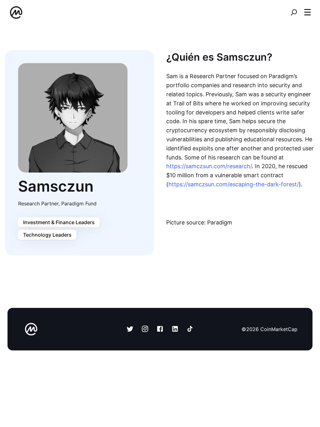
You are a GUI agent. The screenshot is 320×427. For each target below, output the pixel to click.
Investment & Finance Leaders (59, 222)
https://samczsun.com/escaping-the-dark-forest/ (233, 184)
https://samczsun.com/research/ (209, 166)
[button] (307, 12)
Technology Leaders (47, 235)
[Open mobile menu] (307, 12)
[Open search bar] (294, 12)
